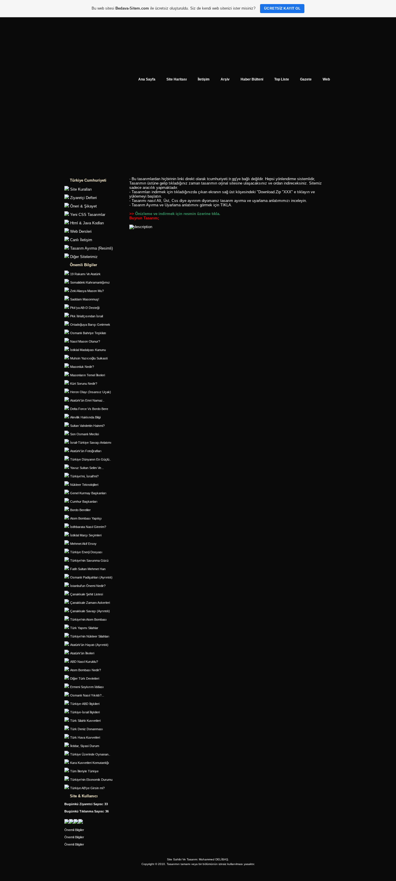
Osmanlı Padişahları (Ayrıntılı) (91, 577)
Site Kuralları (81, 189)
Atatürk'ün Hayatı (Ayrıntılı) (89, 645)
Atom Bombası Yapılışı (86, 518)
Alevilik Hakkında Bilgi (85, 417)
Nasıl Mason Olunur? (85, 341)
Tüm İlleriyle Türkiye (84, 771)
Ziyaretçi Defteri (83, 198)
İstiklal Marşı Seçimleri (85, 535)
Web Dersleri (81, 231)
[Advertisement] (198, 132)
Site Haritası (176, 79)
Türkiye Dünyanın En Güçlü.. (90, 459)
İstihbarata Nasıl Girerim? (88, 527)
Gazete (306, 79)
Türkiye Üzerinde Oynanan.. (90, 754)
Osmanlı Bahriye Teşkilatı (88, 333)
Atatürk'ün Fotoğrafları (85, 451)
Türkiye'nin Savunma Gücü (89, 560)
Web (326, 79)
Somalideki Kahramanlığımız (90, 282)
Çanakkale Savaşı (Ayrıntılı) (90, 611)
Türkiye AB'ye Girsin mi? (87, 788)
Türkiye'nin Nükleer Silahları (89, 636)
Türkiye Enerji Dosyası (86, 552)
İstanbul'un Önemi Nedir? (88, 586)
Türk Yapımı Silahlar (84, 628)
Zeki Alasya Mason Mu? (87, 291)
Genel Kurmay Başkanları (88, 493)
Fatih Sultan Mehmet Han (88, 569)
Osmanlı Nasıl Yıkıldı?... (87, 695)
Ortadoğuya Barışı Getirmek (90, 324)
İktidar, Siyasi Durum (84, 746)
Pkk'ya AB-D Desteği (84, 307)
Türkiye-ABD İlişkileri (84, 703)
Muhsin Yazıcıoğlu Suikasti (89, 358)
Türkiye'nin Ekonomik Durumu (91, 779)
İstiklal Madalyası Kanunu (88, 350)
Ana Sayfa (146, 79)
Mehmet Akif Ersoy (83, 543)
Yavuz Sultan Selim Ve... (87, 468)
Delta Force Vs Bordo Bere (89, 409)
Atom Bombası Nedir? (85, 670)
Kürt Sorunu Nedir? (83, 383)
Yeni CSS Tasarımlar (87, 214)
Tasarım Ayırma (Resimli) (91, 248)
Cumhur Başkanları (83, 501)
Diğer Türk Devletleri (84, 678)
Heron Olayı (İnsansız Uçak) (90, 392)
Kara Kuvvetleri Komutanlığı (89, 762)
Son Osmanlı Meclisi (84, 434)
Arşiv (225, 79)
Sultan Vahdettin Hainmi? (87, 425)
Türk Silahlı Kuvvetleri (85, 720)
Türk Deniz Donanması (86, 729)
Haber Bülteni (252, 79)
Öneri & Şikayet (83, 206)
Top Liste (281, 79)
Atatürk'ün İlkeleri (82, 653)
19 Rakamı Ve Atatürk (85, 274)
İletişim (204, 79)
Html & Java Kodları (87, 223)
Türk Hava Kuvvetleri (85, 737)
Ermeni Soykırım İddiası (87, 687)
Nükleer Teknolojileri (84, 484)
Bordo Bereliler (80, 510)
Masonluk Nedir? (82, 366)
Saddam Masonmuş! (84, 299)
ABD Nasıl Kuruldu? (84, 661)
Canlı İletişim (81, 240)
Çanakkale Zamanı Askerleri (90, 602)
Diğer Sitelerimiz (84, 257)
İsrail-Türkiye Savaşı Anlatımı (90, 442)
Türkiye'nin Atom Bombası (88, 619)
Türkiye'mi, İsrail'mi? (84, 476)
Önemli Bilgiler (74, 830)
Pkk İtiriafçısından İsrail (86, 316)
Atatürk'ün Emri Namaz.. (87, 400)
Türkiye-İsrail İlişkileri (85, 712)
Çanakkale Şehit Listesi (86, 594)
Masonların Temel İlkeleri (87, 375)
